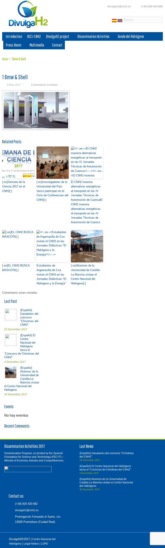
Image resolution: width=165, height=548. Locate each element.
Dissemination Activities (93, 36)
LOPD (44, 543)
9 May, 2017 (14, 84)
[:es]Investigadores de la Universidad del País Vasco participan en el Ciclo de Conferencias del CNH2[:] (52, 190)
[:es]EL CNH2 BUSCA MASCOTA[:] (16, 268)
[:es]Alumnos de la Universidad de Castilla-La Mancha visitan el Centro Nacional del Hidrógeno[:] (85, 274)
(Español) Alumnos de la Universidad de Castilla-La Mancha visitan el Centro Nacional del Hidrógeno (21, 378)
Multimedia (36, 45)
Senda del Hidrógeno (131, 36)
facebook (107, 20)
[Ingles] (120, 21)
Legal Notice (31, 543)
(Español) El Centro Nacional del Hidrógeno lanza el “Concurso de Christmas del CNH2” (21, 346)
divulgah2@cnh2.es (119, 6)
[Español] (115, 21)
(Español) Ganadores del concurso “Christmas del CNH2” (29, 317)
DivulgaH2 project (57, 36)
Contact (57, 45)
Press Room (13, 45)
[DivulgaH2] (26, 27)
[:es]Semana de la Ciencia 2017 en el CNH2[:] (13, 186)
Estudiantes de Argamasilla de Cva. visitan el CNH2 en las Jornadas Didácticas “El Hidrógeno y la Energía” (51, 274)
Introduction (14, 36)
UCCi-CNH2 (34, 36)
